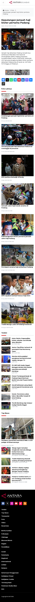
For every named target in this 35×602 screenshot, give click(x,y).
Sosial (3, 552)
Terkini (4, 333)
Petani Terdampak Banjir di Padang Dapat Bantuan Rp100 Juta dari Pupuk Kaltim (22, 378)
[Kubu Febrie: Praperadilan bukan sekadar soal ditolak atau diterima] (5, 341)
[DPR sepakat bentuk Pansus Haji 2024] (17, 284)
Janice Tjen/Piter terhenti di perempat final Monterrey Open (22, 349)
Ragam (3, 544)
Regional (4, 558)
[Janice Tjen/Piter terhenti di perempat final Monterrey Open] (5, 350)
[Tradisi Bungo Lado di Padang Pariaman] (17, 312)
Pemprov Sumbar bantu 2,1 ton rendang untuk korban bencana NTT (21, 478)
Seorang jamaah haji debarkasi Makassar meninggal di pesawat (16, 147)
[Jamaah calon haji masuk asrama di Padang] (17, 194)
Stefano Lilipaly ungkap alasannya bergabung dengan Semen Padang (20, 469)
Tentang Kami (6, 582)
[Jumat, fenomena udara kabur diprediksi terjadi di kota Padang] (5, 397)
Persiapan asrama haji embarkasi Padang (17, 267)
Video (3, 522)
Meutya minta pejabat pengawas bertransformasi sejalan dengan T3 (21, 358)
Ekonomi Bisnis (6, 540)
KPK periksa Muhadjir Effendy (12, 177)
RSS (2, 589)
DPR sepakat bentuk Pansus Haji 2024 (15, 296)
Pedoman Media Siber (9, 586)
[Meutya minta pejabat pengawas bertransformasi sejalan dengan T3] (5, 359)
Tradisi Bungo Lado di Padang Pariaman (16, 324)
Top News (5, 413)
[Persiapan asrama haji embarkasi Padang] (17, 255)
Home (6, 10)
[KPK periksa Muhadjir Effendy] (17, 165)
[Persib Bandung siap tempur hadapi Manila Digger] (5, 406)
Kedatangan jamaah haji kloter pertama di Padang (17, 117)
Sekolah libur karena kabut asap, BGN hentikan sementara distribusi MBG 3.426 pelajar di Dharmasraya (17, 440)
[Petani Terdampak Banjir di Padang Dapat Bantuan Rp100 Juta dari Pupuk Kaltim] (5, 379)
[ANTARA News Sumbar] (19, 2)
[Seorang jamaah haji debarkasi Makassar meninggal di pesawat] (17, 135)
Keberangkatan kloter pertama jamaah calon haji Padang (16, 237)
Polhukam (4, 534)
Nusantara (5, 526)
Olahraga (4, 537)
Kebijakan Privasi (7, 576)
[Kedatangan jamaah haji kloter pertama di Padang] (17, 104)
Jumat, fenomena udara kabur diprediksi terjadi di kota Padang (21, 396)
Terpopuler (5, 516)
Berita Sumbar (6, 530)
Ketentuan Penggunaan (10, 573)
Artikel (3, 565)
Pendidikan (5, 547)
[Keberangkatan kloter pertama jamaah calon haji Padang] (17, 225)
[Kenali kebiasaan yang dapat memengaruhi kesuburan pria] (5, 388)
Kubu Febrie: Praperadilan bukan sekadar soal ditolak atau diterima (21, 340)
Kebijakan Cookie (7, 579)
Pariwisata (5, 555)
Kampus (4, 568)
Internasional (6, 561)
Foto (12, 10)
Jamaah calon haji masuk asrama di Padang (14, 207)
